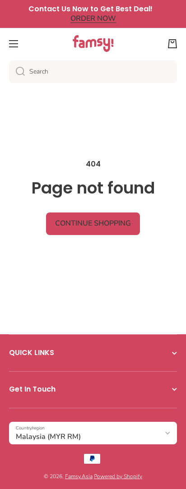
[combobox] (93, 71)
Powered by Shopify (118, 476)
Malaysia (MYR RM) (48, 437)
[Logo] (93, 43)
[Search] (17, 71)
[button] (172, 43)
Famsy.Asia (79, 476)
